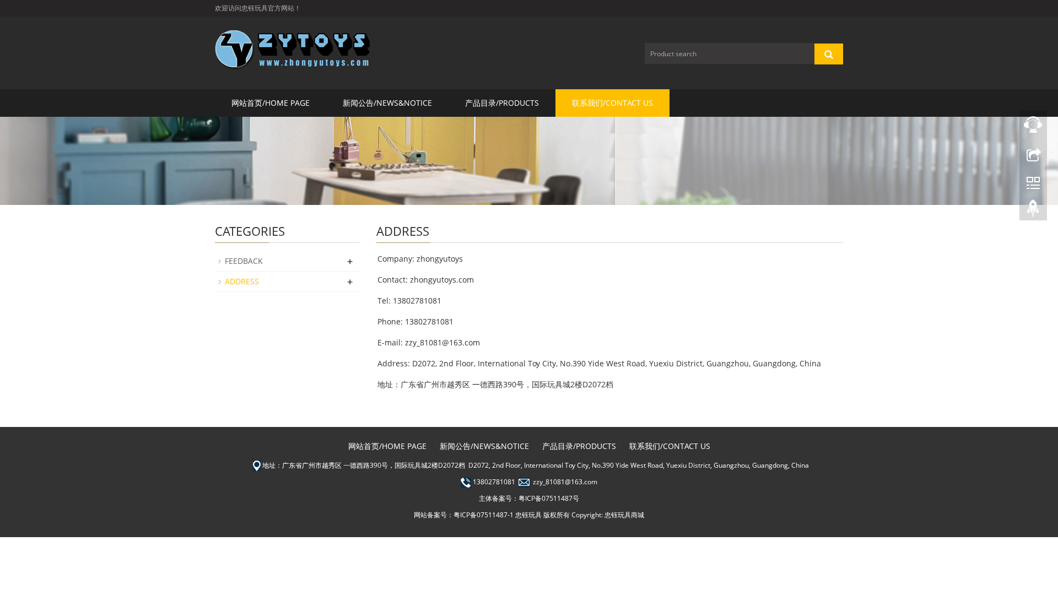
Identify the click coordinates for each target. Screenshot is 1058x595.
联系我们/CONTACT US (612, 103)
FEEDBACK (244, 261)
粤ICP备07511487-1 (484, 515)
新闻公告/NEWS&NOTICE (387, 103)
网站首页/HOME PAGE (270, 103)
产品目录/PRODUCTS (502, 103)
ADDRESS (242, 281)
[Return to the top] (1033, 211)
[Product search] (828, 54)
